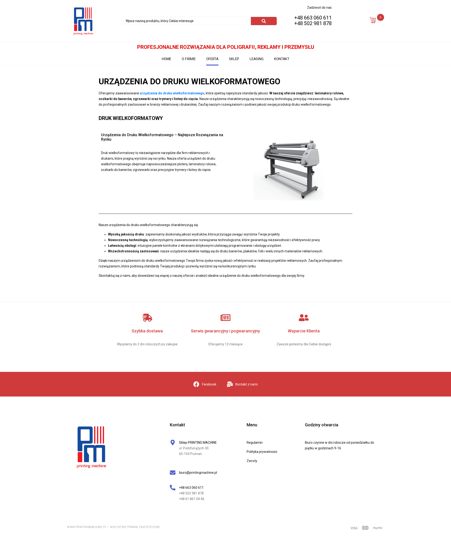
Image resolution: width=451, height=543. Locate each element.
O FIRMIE (189, 59)
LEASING (257, 59)
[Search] (264, 21)
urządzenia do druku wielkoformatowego (172, 93)
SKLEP (234, 59)
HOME (166, 59)
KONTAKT (281, 59)
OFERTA (212, 59)
